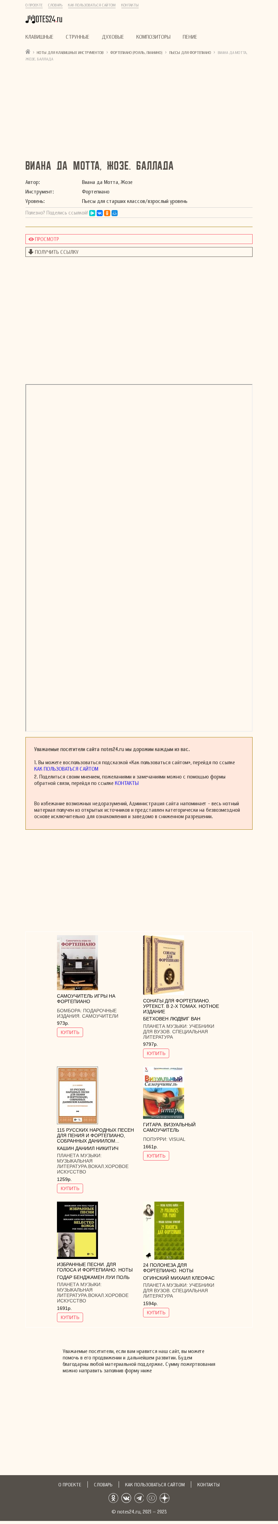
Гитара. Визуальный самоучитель (169, 1127)
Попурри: (156, 1139)
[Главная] (27, 51)
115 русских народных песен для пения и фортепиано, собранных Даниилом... (95, 1135)
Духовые (113, 37)
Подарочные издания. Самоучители (87, 1013)
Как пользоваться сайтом (92, 5)
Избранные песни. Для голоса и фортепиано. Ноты (95, 1267)
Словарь (55, 5)
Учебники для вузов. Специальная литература (178, 1031)
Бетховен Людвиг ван (171, 1018)
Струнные (78, 37)
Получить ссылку (57, 252)
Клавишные (39, 37)
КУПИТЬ (70, 1032)
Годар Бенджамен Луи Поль (93, 1277)
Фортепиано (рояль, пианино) (136, 52)
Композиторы (153, 37)
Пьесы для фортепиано (190, 52)
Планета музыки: (166, 1026)
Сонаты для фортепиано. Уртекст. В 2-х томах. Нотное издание (181, 1006)
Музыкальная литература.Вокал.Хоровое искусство (92, 1166)
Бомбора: (70, 1010)
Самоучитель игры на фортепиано (86, 998)
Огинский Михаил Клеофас (179, 1278)
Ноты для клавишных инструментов (70, 52)
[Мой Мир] (115, 213)
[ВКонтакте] (100, 213)
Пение (190, 37)
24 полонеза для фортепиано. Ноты (168, 1267)
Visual (177, 1139)
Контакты (130, 5)
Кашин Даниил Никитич (87, 1148)
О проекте (34, 5)
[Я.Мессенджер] (92, 213)
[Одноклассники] (107, 213)
